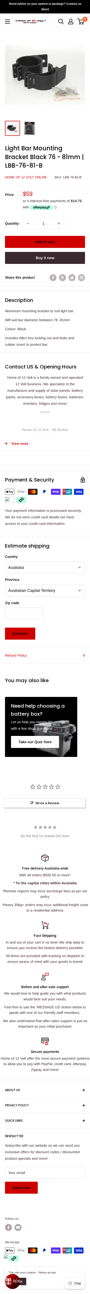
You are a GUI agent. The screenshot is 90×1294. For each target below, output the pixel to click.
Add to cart (45, 242)
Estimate (20, 633)
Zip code (12, 603)
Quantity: (12, 223)
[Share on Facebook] (53, 277)
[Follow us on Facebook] (8, 1227)
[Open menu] (7, 22)
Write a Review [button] (47, 803)
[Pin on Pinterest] (62, 277)
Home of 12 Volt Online (26, 177)
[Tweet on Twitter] (72, 277)
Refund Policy (16, 655)
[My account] (70, 21)
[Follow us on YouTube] (18, 1227)
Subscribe (21, 1187)
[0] (81, 22)
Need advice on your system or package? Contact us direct (45, 6)
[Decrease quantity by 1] (28, 223)
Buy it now (45, 258)
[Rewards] (12, 1281)
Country (11, 557)
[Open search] (61, 21)
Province (12, 580)
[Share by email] (81, 277)
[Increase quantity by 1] (59, 223)
